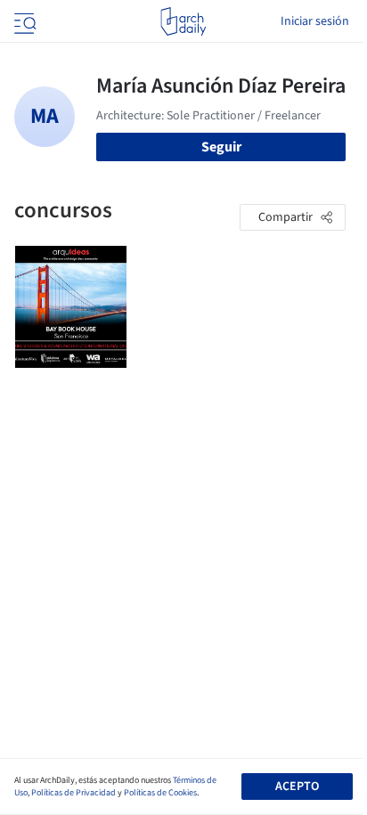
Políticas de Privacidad (73, 792)
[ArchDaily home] (183, 21)
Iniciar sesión (315, 21)
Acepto (297, 786)
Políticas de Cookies (160, 792)
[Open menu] (23, 21)
